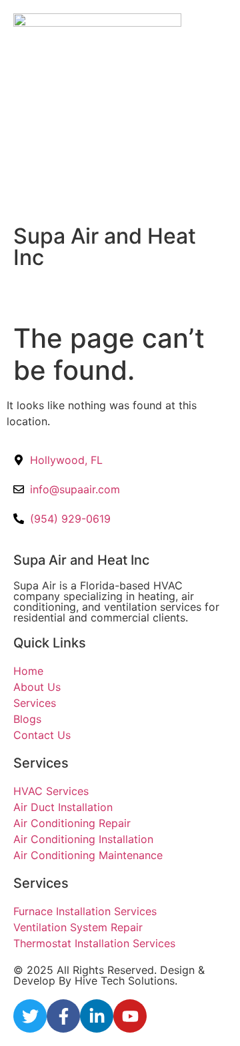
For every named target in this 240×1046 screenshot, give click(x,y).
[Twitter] (30, 1016)
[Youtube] (130, 1016)
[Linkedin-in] (96, 1016)
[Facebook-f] (63, 1016)
